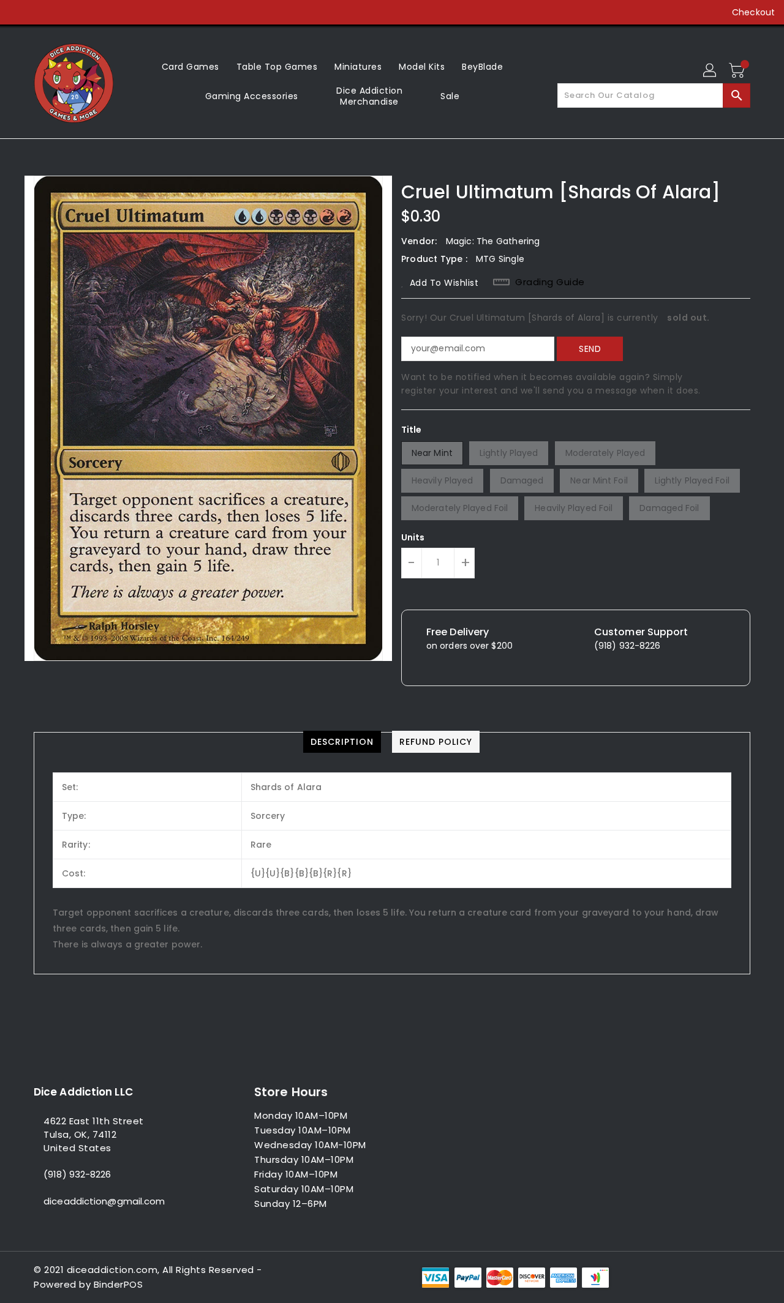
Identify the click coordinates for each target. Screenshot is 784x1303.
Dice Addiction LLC (83, 1092)
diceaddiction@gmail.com (104, 1201)
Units (413, 537)
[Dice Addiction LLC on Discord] (113, 12)
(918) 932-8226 (77, 1174)
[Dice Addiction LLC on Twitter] (43, 12)
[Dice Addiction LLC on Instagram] (66, 12)
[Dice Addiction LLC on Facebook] (19, 12)
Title (411, 430)
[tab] (342, 742)
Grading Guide (550, 282)
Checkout (753, 12)
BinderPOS (118, 1284)
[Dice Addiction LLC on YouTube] (89, 12)
